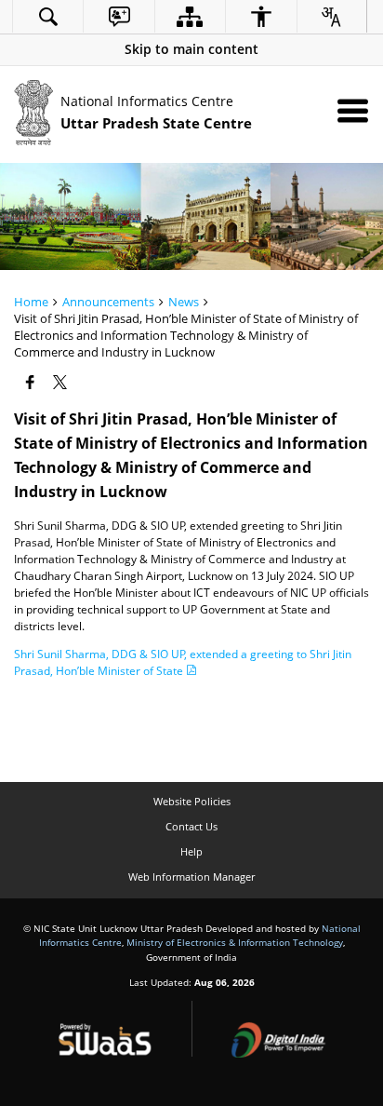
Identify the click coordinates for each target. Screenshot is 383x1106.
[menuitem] (48, 16)
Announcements (108, 301)
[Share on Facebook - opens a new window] (32, 382)
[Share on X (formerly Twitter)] (62, 382)
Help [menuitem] (191, 851)
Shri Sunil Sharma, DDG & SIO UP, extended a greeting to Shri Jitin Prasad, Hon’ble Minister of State (182, 662)
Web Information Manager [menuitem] (191, 876)
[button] (191, 49)
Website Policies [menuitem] (192, 801)
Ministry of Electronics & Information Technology (234, 942)
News (183, 301)
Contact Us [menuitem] (191, 826)
